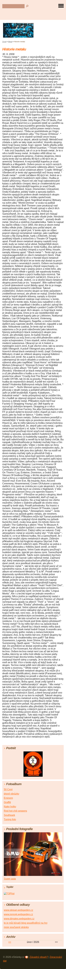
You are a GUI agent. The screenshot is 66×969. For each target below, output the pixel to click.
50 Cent (8, 789)
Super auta (10, 878)
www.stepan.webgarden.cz (18, 910)
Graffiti (7, 802)
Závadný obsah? (39, 957)
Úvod (4, 42)
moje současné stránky (16, 927)
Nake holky (10, 806)
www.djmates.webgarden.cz (19, 918)
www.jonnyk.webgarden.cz (18, 914)
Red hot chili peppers (15, 811)
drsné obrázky (11, 793)
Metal (10, 42)
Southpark (9, 815)
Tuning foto (10, 819)
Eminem (8, 798)
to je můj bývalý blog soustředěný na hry (25, 923)
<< (9, 942)
